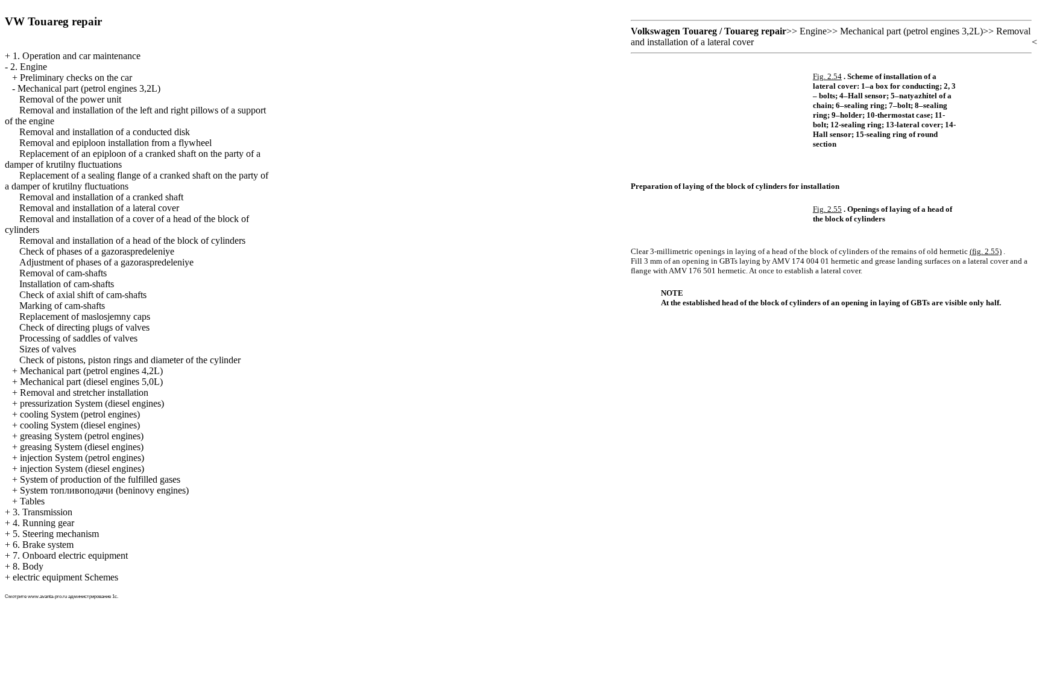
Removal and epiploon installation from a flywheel (115, 143)
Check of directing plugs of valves (84, 327)
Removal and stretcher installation (84, 392)
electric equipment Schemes (65, 577)
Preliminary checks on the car (76, 77)
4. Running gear (43, 523)
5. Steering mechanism (56, 534)
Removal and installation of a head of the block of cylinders (132, 240)
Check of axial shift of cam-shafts (83, 295)
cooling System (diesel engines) (80, 425)
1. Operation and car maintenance (77, 56)
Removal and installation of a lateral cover (99, 208)
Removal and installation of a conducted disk (104, 132)
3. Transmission (42, 512)
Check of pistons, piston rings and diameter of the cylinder (130, 360)
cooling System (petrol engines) (80, 414)
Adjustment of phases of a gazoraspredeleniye (106, 262)
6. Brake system (43, 544)
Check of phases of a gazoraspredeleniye (96, 251)
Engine (813, 31)
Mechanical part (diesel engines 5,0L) (91, 382)
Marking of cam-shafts (62, 305)
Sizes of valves (47, 349)
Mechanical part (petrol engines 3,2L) (88, 88)
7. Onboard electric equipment (70, 555)
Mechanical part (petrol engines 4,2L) (91, 371)
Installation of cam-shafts (66, 284)
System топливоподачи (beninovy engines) (104, 490)
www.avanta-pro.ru (47, 596)
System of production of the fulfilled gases (100, 479)
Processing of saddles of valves (78, 338)
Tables (32, 501)
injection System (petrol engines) (82, 458)
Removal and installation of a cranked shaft (101, 197)
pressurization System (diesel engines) (92, 403)
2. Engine (28, 67)
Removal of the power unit (70, 99)
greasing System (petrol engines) (82, 436)
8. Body (28, 566)
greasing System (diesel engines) (82, 447)
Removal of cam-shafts (63, 273)
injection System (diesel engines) (82, 468)
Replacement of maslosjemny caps (84, 316)
